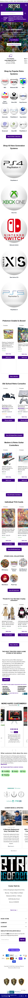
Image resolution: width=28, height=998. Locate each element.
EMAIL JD (6, 679)
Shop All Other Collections (14, 136)
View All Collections (14, 590)
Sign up (22, 939)
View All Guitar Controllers (14, 494)
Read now (10, 846)
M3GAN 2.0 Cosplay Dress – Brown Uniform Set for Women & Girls (8, 623)
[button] (13, 750)
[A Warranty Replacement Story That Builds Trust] (11, 817)
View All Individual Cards (14, 549)
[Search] (25, 13)
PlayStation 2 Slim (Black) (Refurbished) (7, 406)
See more (13, 850)
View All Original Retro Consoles (14, 435)
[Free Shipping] (10, 59)
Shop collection (14, 376)
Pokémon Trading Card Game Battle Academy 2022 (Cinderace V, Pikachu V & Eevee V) (8, 345)
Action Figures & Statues (14, 44)
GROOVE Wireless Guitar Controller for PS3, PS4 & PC (7, 468)
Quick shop (8, 353)
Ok (21, 996)
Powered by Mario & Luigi (14, 967)
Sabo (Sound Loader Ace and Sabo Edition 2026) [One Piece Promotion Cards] (8, 531)
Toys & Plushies (14, 39)
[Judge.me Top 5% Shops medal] (21, 794)
